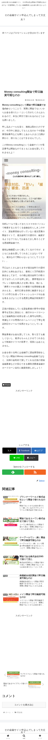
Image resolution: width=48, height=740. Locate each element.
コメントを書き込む (24, 705)
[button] (31, 458)
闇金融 (7, 385)
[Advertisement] (24, 61)
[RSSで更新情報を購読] (35, 472)
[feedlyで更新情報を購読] (13, 472)
